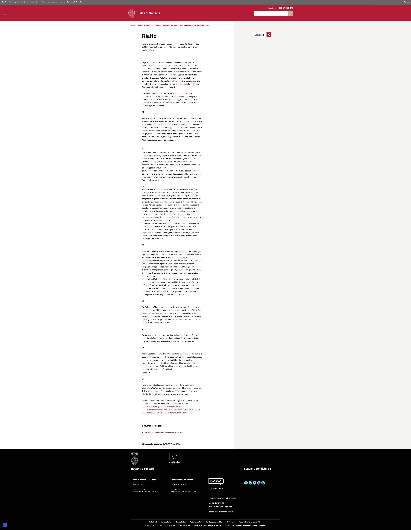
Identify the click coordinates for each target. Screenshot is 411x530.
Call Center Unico (215, 488)
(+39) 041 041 (138, 491)
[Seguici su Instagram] (284, 8)
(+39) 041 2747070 (217, 503)
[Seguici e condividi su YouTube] (259, 483)
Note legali (153, 522)
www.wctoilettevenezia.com (175, 412)
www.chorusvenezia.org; (152, 412)
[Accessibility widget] (5, 525)
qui (170, 80)
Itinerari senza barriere (195, 25)
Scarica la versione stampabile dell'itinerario (164, 432)
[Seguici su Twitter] (287, 8)
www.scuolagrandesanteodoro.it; (156, 409)
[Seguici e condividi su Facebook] (246, 483)
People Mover (182, 84)
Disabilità (182, 25)
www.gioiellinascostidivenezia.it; (166, 406)
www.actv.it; (147, 406)
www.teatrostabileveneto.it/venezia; (185, 409)
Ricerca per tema (171, 25)
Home (133, 25)
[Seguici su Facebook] (280, 8)
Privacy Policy (166, 522)
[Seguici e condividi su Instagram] (254, 483)
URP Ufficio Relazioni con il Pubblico (150, 25)
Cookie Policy (78, 2)
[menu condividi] (269, 34)
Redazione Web (196, 522)
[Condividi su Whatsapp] (263, 483)
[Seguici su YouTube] (291, 8)
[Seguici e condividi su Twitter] (250, 483)
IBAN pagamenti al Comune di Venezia (220, 522)
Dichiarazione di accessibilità (249, 522)
